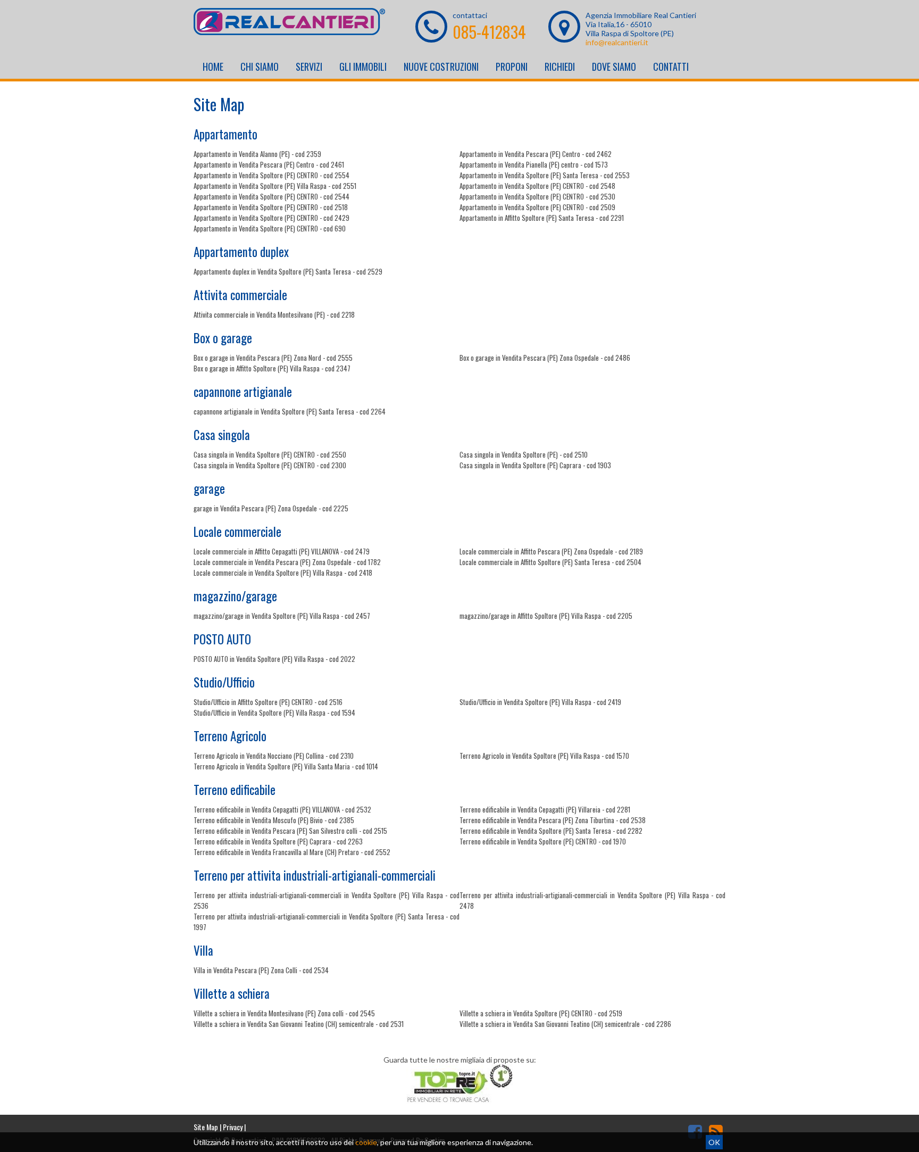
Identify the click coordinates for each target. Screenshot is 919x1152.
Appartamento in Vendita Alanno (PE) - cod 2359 (257, 153)
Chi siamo (259, 66)
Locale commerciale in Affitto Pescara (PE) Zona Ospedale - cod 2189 (551, 551)
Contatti (671, 66)
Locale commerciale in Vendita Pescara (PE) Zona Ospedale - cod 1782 (287, 562)
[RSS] (715, 1131)
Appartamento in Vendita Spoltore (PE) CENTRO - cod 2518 (271, 207)
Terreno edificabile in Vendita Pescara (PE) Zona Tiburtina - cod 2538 (553, 820)
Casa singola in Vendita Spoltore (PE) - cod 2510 (524, 454)
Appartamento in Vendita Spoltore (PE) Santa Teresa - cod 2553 (545, 175)
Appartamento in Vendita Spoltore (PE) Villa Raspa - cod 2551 (275, 185)
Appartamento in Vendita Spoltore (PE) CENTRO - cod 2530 (537, 196)
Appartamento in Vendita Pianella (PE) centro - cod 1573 (534, 164)
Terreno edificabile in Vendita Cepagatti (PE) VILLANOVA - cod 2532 (282, 809)
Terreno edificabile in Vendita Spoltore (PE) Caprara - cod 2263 (278, 841)
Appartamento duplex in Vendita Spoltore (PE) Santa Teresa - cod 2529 (288, 271)
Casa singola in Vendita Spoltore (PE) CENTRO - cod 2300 (270, 465)
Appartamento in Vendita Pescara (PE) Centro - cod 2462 (536, 153)
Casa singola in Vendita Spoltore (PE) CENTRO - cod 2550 (270, 454)
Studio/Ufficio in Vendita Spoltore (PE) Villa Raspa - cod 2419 (540, 702)
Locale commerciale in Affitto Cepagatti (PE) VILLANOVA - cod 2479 (282, 551)
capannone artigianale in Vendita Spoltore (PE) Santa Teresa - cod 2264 (290, 411)
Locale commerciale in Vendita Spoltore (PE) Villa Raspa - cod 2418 (283, 572)
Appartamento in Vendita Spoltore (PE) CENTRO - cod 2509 (537, 207)
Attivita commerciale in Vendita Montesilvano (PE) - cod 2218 (274, 314)
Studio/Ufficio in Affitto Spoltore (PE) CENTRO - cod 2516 (268, 702)
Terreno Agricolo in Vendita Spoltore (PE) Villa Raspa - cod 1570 (544, 755)
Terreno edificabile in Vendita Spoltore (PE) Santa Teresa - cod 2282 (551, 830)
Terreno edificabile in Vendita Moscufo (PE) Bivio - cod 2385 (274, 820)
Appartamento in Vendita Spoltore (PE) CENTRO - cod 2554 (271, 175)
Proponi (512, 66)
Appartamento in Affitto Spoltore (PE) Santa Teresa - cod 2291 (542, 217)
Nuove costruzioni (441, 66)
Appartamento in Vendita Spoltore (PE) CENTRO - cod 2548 (537, 185)
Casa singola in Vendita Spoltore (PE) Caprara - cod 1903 (535, 465)
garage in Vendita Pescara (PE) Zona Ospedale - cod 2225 (271, 508)
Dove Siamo (614, 66)
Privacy (233, 1126)
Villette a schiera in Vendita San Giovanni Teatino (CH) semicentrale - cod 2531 (299, 1023)
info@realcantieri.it (617, 42)
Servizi (309, 66)
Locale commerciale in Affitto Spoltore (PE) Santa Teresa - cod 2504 (550, 562)
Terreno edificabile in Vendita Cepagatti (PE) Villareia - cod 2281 (545, 809)
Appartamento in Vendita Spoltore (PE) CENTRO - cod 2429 (271, 217)
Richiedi (560, 66)
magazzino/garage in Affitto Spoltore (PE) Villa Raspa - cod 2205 (546, 615)
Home (213, 66)
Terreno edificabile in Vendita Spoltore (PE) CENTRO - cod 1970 (543, 841)
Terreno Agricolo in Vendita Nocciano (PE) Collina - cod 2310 (274, 755)
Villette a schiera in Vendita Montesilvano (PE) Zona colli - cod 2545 (284, 1013)
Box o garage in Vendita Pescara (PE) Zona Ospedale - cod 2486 (545, 357)
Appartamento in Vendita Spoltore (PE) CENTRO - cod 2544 (271, 196)
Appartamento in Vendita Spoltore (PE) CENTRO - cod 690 (270, 228)
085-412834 (489, 32)
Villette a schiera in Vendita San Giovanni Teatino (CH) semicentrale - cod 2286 (565, 1023)
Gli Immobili (363, 66)
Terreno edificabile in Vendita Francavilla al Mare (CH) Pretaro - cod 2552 (292, 852)
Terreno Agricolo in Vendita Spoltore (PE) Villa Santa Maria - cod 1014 (286, 766)
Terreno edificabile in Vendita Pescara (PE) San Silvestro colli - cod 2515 (290, 830)
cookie (366, 1142)
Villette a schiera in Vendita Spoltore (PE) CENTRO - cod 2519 (541, 1013)
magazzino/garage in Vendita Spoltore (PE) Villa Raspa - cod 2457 (282, 615)
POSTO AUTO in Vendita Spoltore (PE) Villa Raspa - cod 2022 (274, 658)
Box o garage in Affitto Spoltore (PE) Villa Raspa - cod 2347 (272, 368)
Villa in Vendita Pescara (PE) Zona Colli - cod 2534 (261, 970)
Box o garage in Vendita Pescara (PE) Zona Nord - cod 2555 (273, 357)
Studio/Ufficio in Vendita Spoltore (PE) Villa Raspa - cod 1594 (274, 712)
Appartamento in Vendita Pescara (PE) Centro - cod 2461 (269, 164)
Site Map (206, 1126)
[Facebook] (695, 1131)
